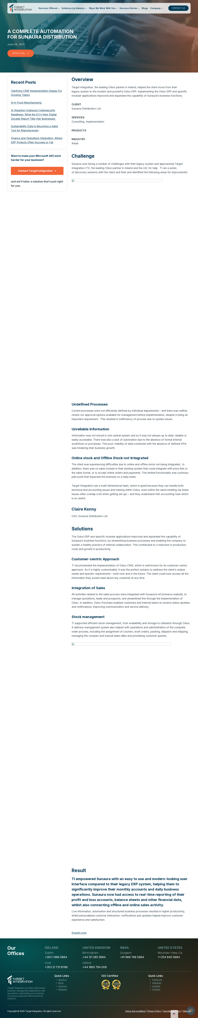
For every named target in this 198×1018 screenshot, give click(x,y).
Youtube (156, 989)
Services (62, 986)
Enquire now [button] (79, 932)
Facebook (157, 979)
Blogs (145, 8)
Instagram (156, 983)
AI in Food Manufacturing (26, 102)
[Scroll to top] (190, 1005)
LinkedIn (156, 986)
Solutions (62, 989)
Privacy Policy (154, 1011)
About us (62, 979)
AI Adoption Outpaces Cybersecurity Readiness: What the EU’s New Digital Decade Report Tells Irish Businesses (34, 114)
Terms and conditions (135, 1011)
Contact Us (178, 8)
